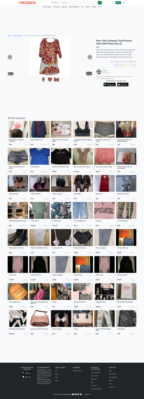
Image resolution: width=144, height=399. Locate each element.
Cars (82, 7)
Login (123, 2)
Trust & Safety (113, 377)
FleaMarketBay (67, 394)
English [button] (88, 394)
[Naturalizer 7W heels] (126, 183)
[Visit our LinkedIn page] (81, 394)
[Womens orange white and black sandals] (126, 156)
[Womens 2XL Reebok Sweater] (61, 156)
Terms (110, 384)
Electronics (64, 7)
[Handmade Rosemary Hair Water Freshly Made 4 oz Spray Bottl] (126, 129)
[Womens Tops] (83, 264)
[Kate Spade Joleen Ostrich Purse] (39, 318)
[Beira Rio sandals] (61, 318)
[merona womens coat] (39, 129)
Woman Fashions (47, 7)
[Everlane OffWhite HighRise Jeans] (104, 318)
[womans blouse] (39, 156)
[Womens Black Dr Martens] (18, 237)
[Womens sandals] (18, 183)
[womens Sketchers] (39, 183)
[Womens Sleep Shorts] (83, 237)
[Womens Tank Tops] (126, 237)
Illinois (117, 61)
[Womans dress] (39, 210)
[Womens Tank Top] (39, 264)
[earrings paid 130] (61, 237)
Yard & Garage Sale (96, 389)
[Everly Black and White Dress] (18, 318)
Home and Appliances (74, 7)
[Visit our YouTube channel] (73, 394)
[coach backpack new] (18, 291)
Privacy (111, 380)
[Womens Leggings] (104, 237)
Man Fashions (56, 7)
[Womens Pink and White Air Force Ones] (18, 129)
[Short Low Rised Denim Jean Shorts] (18, 156)
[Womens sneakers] (61, 183)
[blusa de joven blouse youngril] (104, 156)
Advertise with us (77, 371)
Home (9, 35)
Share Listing (120, 65)
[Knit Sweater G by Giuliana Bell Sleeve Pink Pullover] (39, 291)
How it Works (112, 374)
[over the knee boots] (126, 210)
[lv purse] (83, 318)
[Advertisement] (72, 21)
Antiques (88, 7)
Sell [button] (119, 2)
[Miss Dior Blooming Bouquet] (126, 291)
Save (134, 65)
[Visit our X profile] (75, 394)
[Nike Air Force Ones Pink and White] (61, 129)
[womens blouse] (61, 210)
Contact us (112, 387)
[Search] (100, 2)
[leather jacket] (126, 318)
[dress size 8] (104, 183)
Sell (56, 371)
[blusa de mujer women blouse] (83, 156)
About (56, 374)
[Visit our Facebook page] (78, 394)
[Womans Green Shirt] (83, 291)
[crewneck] (104, 210)
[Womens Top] (18, 264)
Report (128, 65)
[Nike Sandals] (83, 183)
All (100, 7)
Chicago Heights (124, 61)
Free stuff (94, 7)
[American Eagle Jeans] (83, 210)
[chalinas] (61, 291)
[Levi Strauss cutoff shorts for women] (104, 129)
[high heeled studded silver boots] (18, 210)
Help (110, 371)
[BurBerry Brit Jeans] (104, 291)
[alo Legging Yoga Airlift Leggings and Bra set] (83, 129)
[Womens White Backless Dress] (39, 237)
